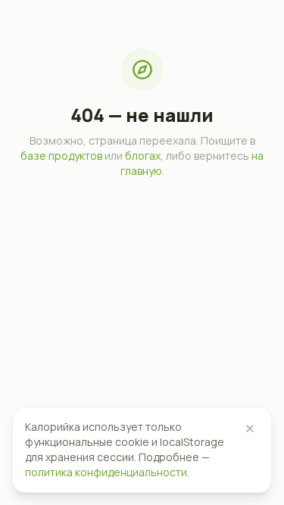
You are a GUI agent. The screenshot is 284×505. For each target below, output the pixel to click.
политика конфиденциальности (106, 472)
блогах (143, 155)
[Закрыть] (250, 428)
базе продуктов (61, 155)
